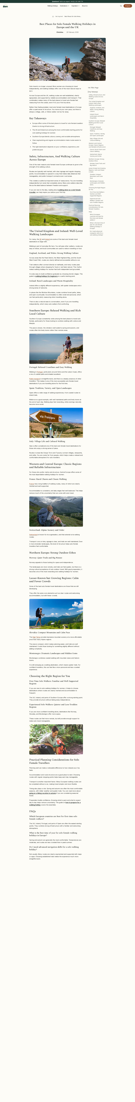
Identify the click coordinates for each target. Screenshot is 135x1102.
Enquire (127, 6)
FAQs (90, 212)
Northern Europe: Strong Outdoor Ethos (96, 160)
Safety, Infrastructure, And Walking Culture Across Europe (97, 96)
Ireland (47, 239)
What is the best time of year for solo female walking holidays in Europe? (97, 225)
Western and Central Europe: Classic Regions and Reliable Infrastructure (97, 145)
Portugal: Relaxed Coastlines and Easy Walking (96, 129)
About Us (85, 6)
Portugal (40, 372)
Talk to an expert (65, 1)
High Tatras (36, 637)
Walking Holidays (52, 6)
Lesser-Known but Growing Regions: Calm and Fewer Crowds (97, 170)
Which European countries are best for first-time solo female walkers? (96, 217)
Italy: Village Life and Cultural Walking (96, 139)
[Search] (120, 5)
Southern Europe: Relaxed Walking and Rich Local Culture (97, 122)
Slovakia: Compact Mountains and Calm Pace (96, 176)
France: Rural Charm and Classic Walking (97, 150)
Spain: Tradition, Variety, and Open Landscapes (97, 134)
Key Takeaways (93, 92)
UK (40, 239)
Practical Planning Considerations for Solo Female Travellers (96, 207)
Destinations (63, 6)
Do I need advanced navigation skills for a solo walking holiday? (96, 233)
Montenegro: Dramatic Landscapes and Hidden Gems (97, 182)
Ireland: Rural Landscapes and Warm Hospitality (97, 116)
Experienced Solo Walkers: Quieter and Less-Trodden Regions (96, 200)
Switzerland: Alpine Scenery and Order (96, 155)
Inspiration (75, 6)
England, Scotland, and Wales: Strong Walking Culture (97, 109)
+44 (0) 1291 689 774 (76, 1)
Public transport (34, 379)
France (31, 484)
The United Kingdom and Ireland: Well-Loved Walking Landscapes (96, 103)
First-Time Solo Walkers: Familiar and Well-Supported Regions (97, 193)
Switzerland (33, 535)
